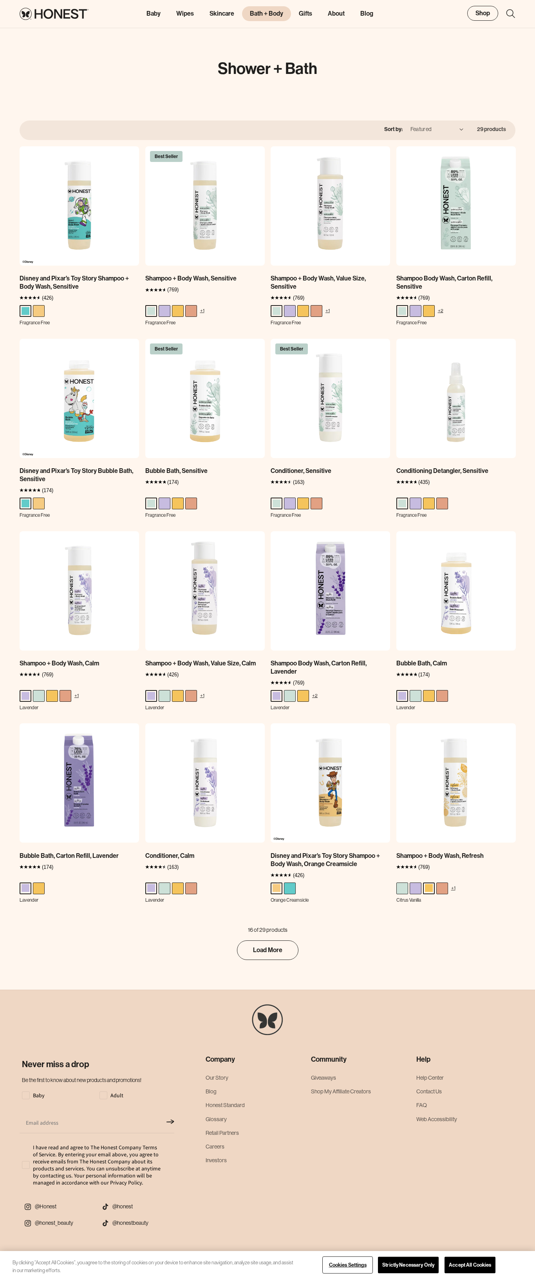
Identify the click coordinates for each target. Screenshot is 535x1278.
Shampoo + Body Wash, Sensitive (191, 278)
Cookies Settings (348, 1265)
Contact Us (429, 1091)
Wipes (185, 13)
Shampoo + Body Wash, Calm (59, 663)
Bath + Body (266, 13)
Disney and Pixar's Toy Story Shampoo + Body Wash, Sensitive (74, 282)
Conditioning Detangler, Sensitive (442, 471)
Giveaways (323, 1077)
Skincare (222, 13)
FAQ (421, 1105)
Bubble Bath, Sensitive (176, 471)
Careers (215, 1146)
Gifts (305, 13)
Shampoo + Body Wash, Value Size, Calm (200, 663)
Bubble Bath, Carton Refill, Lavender (69, 855)
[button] (506, 13)
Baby (153, 13)
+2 (440, 310)
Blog (211, 1091)
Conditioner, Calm (169, 855)
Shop (482, 13)
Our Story (217, 1077)
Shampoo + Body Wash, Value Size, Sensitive (318, 282)
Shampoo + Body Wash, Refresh (440, 855)
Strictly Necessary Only (408, 1265)
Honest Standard (225, 1105)
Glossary (216, 1119)
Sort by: (393, 129)
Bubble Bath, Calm (421, 663)
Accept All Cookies (470, 1265)
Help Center (430, 1077)
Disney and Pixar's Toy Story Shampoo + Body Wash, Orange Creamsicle (325, 860)
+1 (202, 310)
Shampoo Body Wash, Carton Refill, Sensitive (444, 282)
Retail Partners (222, 1132)
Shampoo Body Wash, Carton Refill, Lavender (319, 667)
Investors (216, 1160)
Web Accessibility (436, 1119)
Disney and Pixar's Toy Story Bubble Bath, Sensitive (76, 475)
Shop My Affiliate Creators (341, 1091)
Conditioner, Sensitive (301, 471)
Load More (267, 950)
